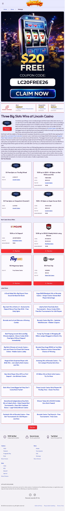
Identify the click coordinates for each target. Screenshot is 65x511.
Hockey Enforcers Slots (55, 108)
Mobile (37, 448)
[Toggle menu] (2, 3)
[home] (34, 6)
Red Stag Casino (49, 243)
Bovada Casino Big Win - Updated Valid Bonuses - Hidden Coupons (48, 321)
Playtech (5, 451)
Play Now (7, 129)
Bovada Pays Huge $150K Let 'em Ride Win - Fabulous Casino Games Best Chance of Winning (49, 349)
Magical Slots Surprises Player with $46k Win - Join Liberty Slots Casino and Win (16, 363)
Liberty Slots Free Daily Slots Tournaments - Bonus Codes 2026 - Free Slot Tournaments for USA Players (49, 309)
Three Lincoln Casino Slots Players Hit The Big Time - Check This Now (48, 389)
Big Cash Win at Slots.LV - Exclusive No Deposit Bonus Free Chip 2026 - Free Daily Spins (16, 309)
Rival (4, 456)
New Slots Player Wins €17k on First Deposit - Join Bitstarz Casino (16, 375)
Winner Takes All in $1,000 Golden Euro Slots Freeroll (48, 402)
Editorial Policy (38, 505)
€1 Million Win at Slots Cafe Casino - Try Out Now (48, 375)
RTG (4, 468)
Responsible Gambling (49, 505)
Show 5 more (4, 459)
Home (5, 9)
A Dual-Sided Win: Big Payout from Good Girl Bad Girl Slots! (16, 294)
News (12, 9)
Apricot (5, 473)
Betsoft (5, 471)
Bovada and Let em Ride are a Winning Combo (16, 321)
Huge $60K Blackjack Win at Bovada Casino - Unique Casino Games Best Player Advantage (48, 295)
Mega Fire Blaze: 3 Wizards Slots (22, 108)
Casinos (3, 446)
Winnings (38, 456)
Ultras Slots (39, 108)
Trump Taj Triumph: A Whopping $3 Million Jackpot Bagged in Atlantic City (49, 335)
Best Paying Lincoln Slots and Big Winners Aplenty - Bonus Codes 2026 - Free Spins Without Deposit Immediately (16, 337)
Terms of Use (60, 505)
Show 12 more (37, 459)
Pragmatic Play (7, 453)
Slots (2, 463)
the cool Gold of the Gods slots (13, 136)
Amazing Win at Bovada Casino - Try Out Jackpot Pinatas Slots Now (48, 362)
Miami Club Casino (49, 275)
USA (37, 453)
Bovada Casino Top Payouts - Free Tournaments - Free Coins (48, 415)
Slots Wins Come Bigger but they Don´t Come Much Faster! (16, 389)
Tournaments (39, 451)
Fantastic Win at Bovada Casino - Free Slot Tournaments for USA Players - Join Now (16, 416)
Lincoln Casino (52, 128)
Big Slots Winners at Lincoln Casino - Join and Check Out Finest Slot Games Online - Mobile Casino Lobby (16, 349)
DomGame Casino (17, 240)
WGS (4, 448)
